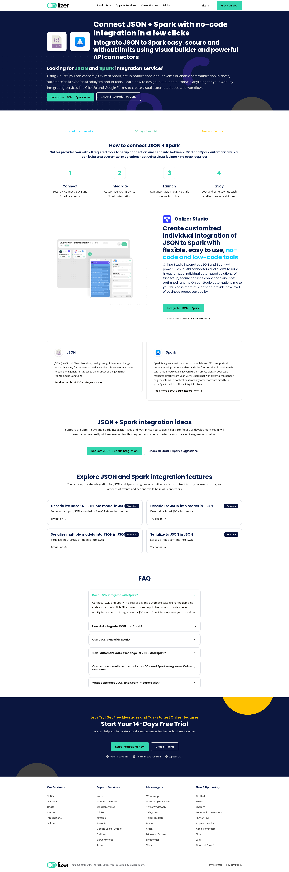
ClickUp (101, 812)
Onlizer (51, 823)
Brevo (199, 801)
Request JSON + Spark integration (114, 451)
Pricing (167, 5)
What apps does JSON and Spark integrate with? (126, 683)
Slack (149, 828)
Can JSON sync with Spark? (111, 639)
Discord (150, 823)
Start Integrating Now (129, 747)
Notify (50, 796)
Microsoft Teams (156, 834)
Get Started (229, 5)
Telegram (152, 812)
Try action (57, 519)
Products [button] (103, 5)
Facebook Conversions (209, 812)
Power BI (101, 823)
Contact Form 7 (205, 845)
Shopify (200, 807)
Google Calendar (107, 801)
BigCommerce (105, 839)
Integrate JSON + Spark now (70, 97)
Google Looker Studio (109, 828)
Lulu (198, 839)
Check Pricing (164, 747)
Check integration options (118, 96)
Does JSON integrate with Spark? (115, 595)
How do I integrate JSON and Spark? (117, 626)
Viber (149, 845)
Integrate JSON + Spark (183, 308)
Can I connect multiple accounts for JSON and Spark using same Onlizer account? (142, 667)
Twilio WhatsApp (156, 807)
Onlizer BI (52, 801)
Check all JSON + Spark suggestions (173, 451)
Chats (50, 807)
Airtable (101, 818)
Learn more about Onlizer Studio (187, 318)
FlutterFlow (202, 818)
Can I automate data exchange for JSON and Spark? (129, 653)
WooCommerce (106, 807)
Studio (51, 812)
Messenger (152, 839)
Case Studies (149, 5)
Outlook (101, 834)
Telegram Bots (154, 818)
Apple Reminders (206, 828)
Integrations (54, 818)
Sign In (206, 5)
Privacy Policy (234, 864)
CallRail (200, 796)
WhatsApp (152, 796)
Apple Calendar (205, 823)
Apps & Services (126, 5)
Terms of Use (214, 864)
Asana (100, 845)
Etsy (198, 834)
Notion (100, 796)
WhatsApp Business (158, 801)
